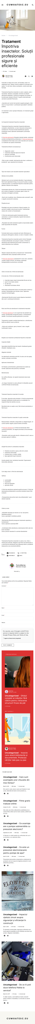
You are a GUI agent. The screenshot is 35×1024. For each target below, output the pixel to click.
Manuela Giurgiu (9, 75)
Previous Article (11, 654)
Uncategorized (13, 35)
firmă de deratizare (28, 139)
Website (3, 622)
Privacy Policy (12, 635)
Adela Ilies (11, 691)
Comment (4, 586)
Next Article (9, 711)
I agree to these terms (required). (12, 638)
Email (3, 615)
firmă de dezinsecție (8, 137)
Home (3, 35)
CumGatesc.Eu (17, 5)
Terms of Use (24, 635)
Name (3, 607)
